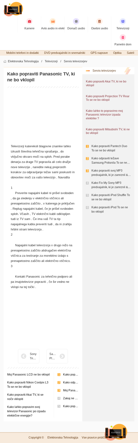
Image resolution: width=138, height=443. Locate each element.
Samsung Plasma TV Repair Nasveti (52, 356)
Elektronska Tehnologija (23, 61)
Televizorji (51, 61)
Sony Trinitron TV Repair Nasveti (33, 356)
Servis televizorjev (75, 61)
